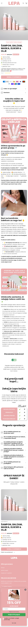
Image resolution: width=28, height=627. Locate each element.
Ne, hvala (14, 623)
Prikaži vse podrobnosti (7, 552)
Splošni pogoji (4, 570)
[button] (1, 3)
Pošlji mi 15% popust (14, 614)
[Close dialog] (25, 590)
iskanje (2, 567)
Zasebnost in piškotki (6, 573)
